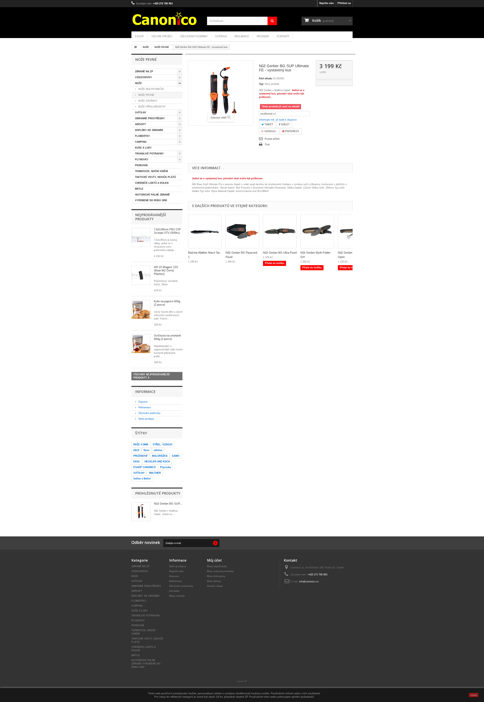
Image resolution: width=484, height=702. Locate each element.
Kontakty (283, 36)
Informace (145, 391)
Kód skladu (265, 78)
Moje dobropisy (216, 576)
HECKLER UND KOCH (157, 461)
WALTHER (155, 472)
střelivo (158, 450)
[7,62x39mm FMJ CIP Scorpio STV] (140, 237)
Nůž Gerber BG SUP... (168, 503)
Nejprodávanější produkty (150, 217)
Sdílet (285, 124)
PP (245, 681)
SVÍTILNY (140, 112)
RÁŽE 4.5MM (140, 444)
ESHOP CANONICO (144, 467)
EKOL (136, 461)
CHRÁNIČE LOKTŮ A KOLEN (151, 183)
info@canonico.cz (309, 581)
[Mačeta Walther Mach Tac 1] (205, 231)
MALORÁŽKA (160, 455)
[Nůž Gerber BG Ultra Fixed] (280, 231)
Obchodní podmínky (194, 36)
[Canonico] (166, 18)
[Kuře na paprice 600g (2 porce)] (140, 309)
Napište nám (326, 3)
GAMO (175, 455)
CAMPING (141, 141)
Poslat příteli (272, 138)
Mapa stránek (177, 595)
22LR (136, 450)
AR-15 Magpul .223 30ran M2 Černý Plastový (166, 270)
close (474, 695)
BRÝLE (139, 188)
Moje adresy (214, 581)
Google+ (270, 131)
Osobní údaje (215, 586)
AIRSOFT (140, 124)
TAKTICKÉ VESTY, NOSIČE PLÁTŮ (155, 177)
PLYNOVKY (141, 159)
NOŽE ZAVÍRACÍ (147, 100)
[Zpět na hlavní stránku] (135, 47)
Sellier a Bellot (141, 478)
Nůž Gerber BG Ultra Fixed (280, 252)
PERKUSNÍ (141, 165)
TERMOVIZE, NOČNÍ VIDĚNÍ (151, 171)
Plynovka (165, 467)
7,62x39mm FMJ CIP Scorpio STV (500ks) (167, 231)
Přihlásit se (344, 3)
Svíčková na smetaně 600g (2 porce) (167, 337)
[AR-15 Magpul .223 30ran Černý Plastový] (140, 275)
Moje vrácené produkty (220, 571)
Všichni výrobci (161, 36)
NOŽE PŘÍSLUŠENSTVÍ (151, 106)
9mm (146, 450)
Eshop (139, 36)
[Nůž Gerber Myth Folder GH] (317, 231)
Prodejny (263, 36)
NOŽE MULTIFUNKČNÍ (150, 89)
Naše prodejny (146, 418)
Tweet (268, 124)
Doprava (221, 36)
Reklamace (242, 36)
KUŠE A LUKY (143, 147)
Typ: (261, 84)
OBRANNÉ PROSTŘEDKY (150, 118)
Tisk (267, 144)
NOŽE (138, 83)
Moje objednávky (217, 566)
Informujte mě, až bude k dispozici (278, 119)
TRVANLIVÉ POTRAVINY (149, 153)
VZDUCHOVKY (143, 77)
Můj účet (214, 560)
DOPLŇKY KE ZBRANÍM (149, 130)
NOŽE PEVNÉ (145, 94)
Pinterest (291, 131)
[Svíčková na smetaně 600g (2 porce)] (140, 343)
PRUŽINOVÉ (140, 455)
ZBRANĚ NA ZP (144, 71)
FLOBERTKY (142, 136)
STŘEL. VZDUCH (162, 444)
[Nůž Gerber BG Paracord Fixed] (242, 231)
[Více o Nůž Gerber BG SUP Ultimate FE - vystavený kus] (140, 511)
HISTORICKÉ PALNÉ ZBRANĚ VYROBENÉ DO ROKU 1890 (152, 197)
